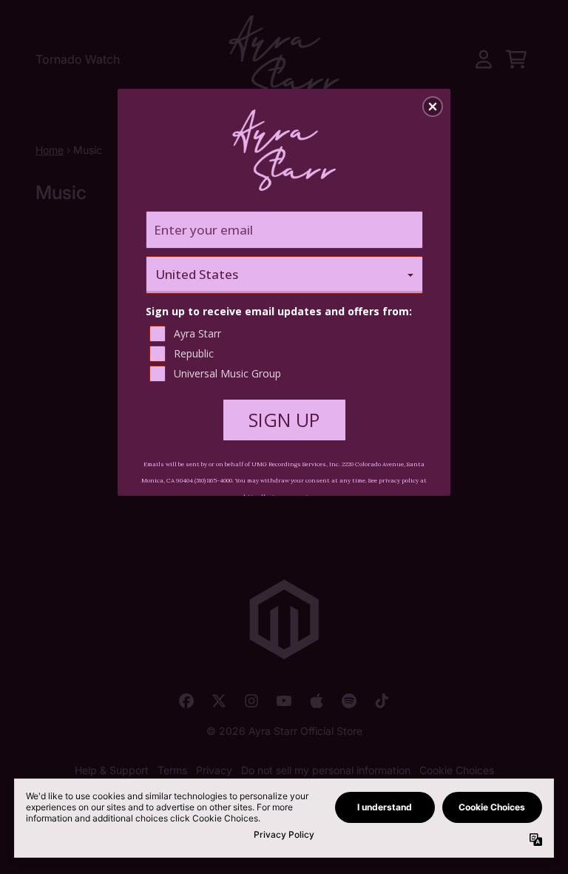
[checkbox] (286, 334)
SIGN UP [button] (284, 419)
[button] (433, 106)
